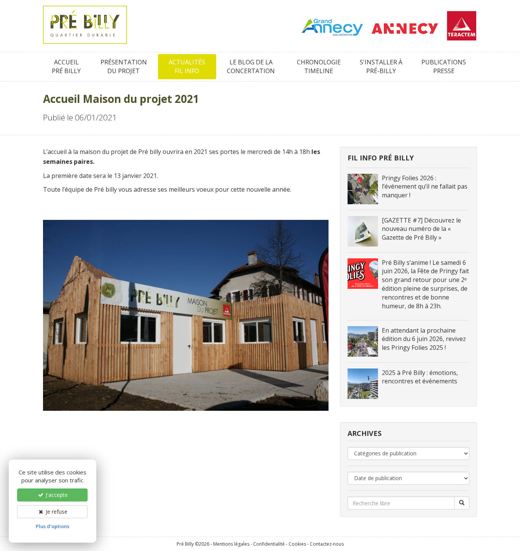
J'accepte (56, 494)
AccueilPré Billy (66, 66)
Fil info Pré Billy (381, 157)
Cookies (297, 544)
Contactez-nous (327, 544)
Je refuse (55, 511)
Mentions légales (231, 544)
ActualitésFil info (187, 66)
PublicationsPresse (443, 66)
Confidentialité (269, 544)
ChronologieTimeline (319, 66)
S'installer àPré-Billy (381, 66)
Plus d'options (52, 526)
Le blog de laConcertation (251, 66)
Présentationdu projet (123, 66)
